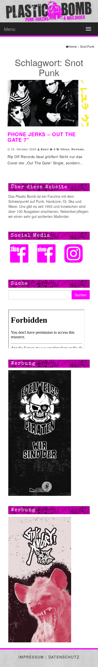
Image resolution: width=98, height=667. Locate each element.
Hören (65, 149)
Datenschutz (64, 656)
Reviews (77, 149)
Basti (45, 149)
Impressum (31, 656)
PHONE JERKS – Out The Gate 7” (42, 136)
